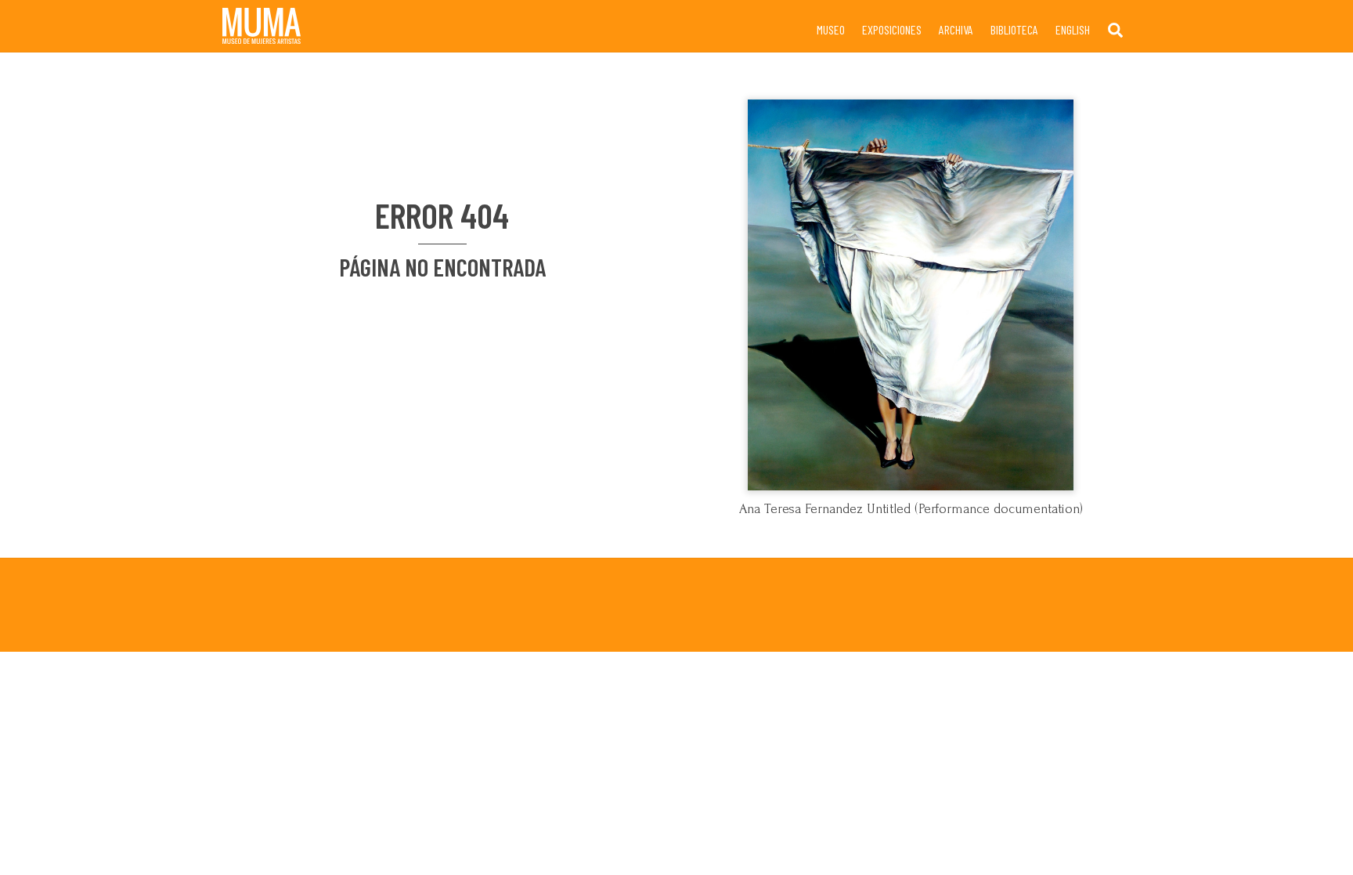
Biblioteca (1014, 29)
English (1072, 29)
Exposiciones (892, 29)
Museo (831, 29)
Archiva (956, 29)
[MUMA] (261, 36)
